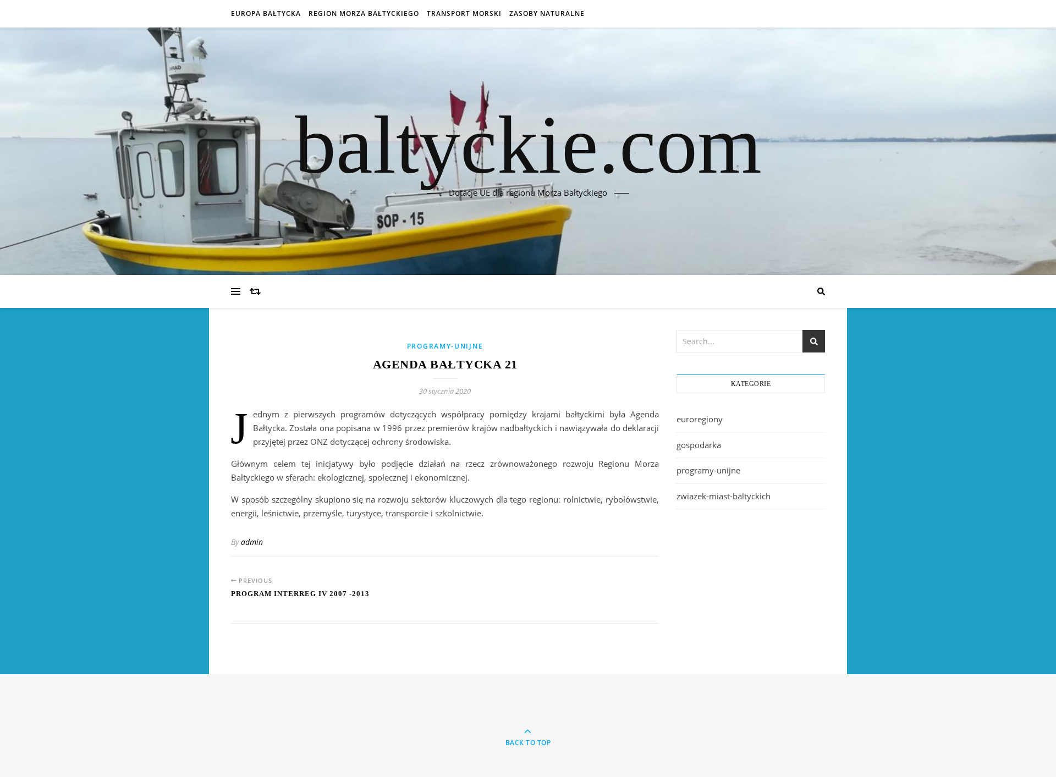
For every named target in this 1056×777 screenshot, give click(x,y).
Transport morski (464, 13)
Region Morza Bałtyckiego (364, 13)
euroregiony (699, 419)
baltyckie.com (528, 144)
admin (252, 542)
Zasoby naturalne (547, 13)
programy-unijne (445, 346)
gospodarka (698, 444)
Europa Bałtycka (266, 13)
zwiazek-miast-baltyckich (723, 496)
